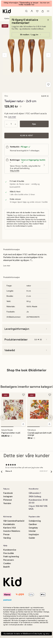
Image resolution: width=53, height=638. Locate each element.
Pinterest (7, 500)
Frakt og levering (11, 556)
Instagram (8, 496)
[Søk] (26, 11)
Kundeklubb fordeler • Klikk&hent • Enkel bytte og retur (27, 634)
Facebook (8, 493)
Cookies (7, 563)
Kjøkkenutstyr (9, 18)
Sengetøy (33, 527)
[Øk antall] (15, 124)
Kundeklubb (9, 524)
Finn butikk (8, 553)
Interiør (32, 531)
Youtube (7, 503)
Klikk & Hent (26, 135)
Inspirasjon (34, 534)
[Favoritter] (37, 11)
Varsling (7, 538)
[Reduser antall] (7, 124)
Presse (6, 534)
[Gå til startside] (7, 11)
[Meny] (48, 11)
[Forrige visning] (4, 55)
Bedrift (6, 566)
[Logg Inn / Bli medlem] (32, 11)
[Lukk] (48, 20)
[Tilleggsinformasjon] (20, 107)
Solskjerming (35, 521)
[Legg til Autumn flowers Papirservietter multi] (23, 424)
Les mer (12, 116)
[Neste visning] (48, 55)
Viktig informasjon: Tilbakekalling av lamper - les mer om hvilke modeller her (26, 3)
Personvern (8, 560)
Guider (32, 538)
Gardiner (33, 524)
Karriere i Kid (9, 527)
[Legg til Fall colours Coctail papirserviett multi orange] (49, 424)
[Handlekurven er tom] (42, 11)
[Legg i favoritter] (48, 84)
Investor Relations (11, 531)
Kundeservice (9, 549)
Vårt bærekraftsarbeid (13, 521)
